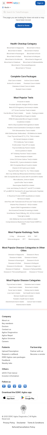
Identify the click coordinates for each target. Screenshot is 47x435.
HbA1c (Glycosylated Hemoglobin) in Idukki (23, 125)
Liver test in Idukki (13, 293)
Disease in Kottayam (31, 263)
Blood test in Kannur (32, 51)
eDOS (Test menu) (9, 373)
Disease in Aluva (33, 254)
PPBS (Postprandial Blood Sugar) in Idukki (23, 119)
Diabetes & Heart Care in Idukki (24, 86)
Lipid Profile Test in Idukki (23, 182)
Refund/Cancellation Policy (23, 427)
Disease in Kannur (31, 257)
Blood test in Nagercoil (33, 59)
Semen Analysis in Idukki (23, 156)
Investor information (10, 376)
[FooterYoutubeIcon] (4, 386)
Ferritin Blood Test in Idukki (13, 113)
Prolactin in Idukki (23, 102)
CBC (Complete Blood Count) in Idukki (23, 165)
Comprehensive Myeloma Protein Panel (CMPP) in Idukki (23, 223)
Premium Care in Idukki (32, 83)
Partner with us (36, 351)
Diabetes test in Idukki (32, 284)
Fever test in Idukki (15, 290)
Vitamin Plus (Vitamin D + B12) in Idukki (23, 204)
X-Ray (12, 236)
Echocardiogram (14, 239)
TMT (35, 236)
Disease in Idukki (16, 257)
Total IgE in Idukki (23, 216)
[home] (13, 3)
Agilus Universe (8, 338)
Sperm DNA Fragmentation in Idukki (23, 207)
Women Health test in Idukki (23, 296)
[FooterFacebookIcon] (14, 386)
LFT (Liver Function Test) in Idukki (24, 110)
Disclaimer (21, 423)
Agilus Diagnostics (10, 332)
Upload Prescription (10, 351)
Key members (7, 323)
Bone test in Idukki (31, 287)
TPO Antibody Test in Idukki (24, 142)
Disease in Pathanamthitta (32, 269)
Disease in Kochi (33, 260)
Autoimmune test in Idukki (15, 302)
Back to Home (23, 25)
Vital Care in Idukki (14, 80)
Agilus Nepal (7, 335)
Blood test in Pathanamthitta (33, 62)
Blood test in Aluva (33, 48)
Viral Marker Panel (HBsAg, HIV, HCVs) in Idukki (23, 213)
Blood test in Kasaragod (15, 53)
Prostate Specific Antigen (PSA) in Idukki (23, 104)
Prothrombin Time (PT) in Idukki (23, 145)
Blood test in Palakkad (12, 62)
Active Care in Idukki (31, 80)
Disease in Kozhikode (14, 266)
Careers (5, 341)
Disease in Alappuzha (16, 254)
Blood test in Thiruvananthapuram (24, 65)
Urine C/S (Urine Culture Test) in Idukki (23, 159)
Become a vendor (37, 354)
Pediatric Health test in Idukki (23, 299)
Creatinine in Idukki (23, 122)
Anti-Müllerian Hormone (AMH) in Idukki (24, 219)
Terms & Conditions (35, 423)
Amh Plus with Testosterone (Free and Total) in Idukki (24, 202)
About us (5, 320)
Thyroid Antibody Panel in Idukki (23, 148)
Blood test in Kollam (14, 56)
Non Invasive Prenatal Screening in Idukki (23, 210)
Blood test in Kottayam (32, 56)
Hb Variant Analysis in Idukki (24, 139)
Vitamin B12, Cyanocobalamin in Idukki (23, 162)
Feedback (6, 360)
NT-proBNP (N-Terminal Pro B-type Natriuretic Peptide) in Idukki (23, 192)
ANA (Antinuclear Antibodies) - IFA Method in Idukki (23, 133)
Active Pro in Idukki (14, 83)
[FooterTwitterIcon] (25, 386)
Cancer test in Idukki (34, 302)
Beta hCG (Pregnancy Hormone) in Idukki (23, 107)
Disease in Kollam (14, 263)
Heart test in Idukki (15, 287)
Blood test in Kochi (33, 53)
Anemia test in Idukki (23, 305)
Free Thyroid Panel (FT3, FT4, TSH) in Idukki (23, 136)
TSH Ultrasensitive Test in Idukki (23, 130)
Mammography (34, 239)
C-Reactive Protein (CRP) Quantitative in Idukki (23, 196)
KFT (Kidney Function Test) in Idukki (23, 153)
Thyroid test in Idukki (14, 284)
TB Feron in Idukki (23, 199)
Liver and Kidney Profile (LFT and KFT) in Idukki (23, 188)
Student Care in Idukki (23, 89)
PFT (24, 239)
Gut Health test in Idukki (31, 293)
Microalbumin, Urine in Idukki (23, 179)
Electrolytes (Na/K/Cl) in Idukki (23, 185)
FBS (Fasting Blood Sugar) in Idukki (23, 116)
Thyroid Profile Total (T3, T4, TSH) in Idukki (23, 171)
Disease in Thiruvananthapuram (15, 272)
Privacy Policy (9, 423)
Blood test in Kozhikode (13, 59)
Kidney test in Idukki (32, 290)
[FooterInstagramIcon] (9, 386)
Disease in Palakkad (13, 269)
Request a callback (10, 354)
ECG (29, 236)
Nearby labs (7, 363)
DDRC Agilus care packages (13, 357)
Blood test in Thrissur (23, 68)
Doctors (5, 326)
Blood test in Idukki (15, 51)
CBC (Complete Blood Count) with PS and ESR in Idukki (23, 177)
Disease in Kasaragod (16, 260)
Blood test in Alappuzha (15, 48)
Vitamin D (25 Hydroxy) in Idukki (23, 168)
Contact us (6, 329)
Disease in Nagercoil (32, 266)
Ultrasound (21, 236)
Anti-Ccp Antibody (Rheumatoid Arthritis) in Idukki (23, 174)
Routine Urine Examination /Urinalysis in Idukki (23, 128)
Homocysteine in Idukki (23, 151)
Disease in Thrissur (36, 272)
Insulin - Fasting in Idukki (34, 113)
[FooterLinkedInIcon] (20, 386)
